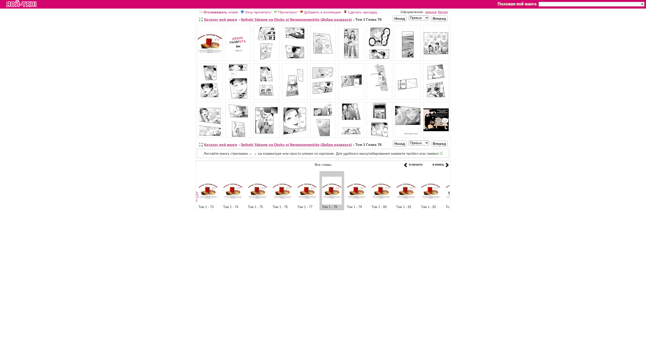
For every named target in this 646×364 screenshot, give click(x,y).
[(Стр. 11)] (238, 99)
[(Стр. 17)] (408, 99)
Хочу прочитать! (258, 12)
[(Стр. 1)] (210, 61)
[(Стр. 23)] (323, 138)
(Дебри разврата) (336, 19)
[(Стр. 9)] (436, 61)
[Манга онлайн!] (21, 4)
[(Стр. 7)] (379, 61)
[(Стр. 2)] (238, 61)
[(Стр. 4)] (295, 61)
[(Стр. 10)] (210, 99)
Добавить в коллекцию (322, 12)
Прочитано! (287, 12)
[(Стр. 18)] (436, 99)
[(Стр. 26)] (408, 138)
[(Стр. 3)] (266, 61)
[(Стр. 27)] (436, 138)
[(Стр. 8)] (408, 61)
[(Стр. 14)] (323, 99)
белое (443, 12)
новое (220, 12)
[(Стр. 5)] (323, 61)
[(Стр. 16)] (379, 99)
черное (431, 12)
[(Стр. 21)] (266, 138)
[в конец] (446, 166)
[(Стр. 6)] (351, 61)
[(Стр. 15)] (351, 99)
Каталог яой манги (220, 19)
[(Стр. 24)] (351, 138)
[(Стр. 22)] (295, 138)
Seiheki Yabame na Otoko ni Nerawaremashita (280, 19)
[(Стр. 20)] (238, 138)
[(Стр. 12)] (266, 99)
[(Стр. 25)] (379, 138)
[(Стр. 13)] (295, 99)
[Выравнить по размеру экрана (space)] (201, 19)
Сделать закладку (362, 12)
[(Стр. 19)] (210, 138)
